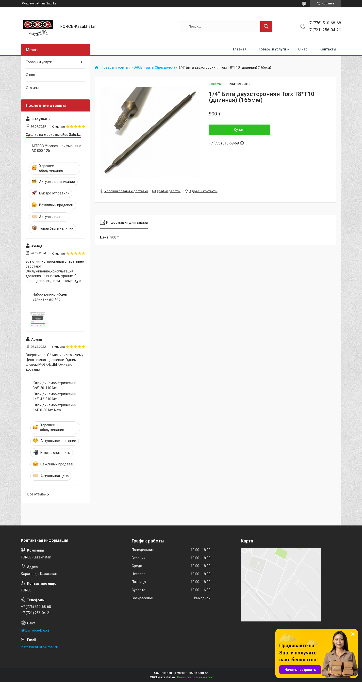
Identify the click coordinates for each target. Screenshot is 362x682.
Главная (240, 49)
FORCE (137, 67)
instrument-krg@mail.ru (39, 647)
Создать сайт (31, 3)
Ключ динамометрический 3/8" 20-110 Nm (54, 385)
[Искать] (266, 26)
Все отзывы (36, 494)
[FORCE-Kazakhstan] (39, 26)
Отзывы (32, 88)
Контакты (328, 49)
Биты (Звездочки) (160, 67)
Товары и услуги (272, 49)
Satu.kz (203, 673)
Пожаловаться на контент (195, 677)
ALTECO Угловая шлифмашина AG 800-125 (56, 148)
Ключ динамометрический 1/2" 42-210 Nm (54, 396)
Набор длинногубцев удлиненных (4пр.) (50, 296)
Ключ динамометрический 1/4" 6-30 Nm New (54, 407)
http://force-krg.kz (35, 630)
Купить (240, 130)
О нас (302, 49)
